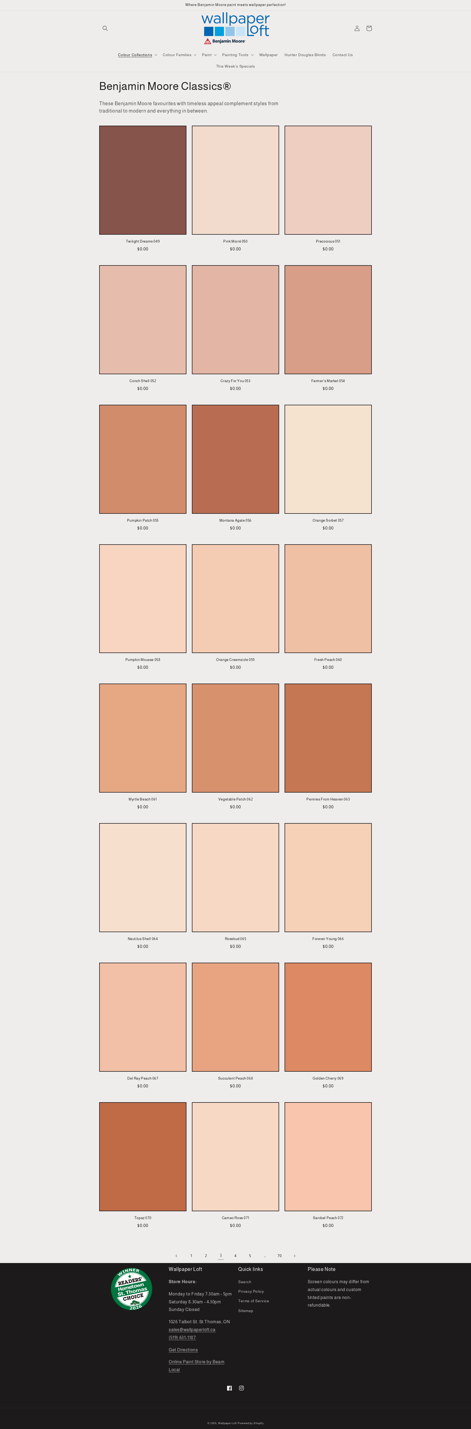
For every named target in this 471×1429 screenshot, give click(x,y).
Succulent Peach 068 (235, 1078)
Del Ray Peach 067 (142, 1078)
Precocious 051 (328, 241)
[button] (105, 28)
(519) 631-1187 (182, 1337)
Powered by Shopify (251, 1423)
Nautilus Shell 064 (143, 939)
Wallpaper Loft (227, 1423)
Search (245, 1282)
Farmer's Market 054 (328, 381)
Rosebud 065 (235, 939)
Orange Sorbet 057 (328, 520)
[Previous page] (177, 1256)
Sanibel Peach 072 (328, 1218)
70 (279, 1255)
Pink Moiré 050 (235, 241)
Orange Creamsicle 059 (235, 660)
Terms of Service (253, 1301)
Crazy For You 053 (235, 381)
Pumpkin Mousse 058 (143, 660)
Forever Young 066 (328, 939)
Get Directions (183, 1350)
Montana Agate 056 (235, 520)
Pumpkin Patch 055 (143, 520)
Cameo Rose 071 (235, 1218)
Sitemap (245, 1311)
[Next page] (294, 1256)
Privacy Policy (251, 1291)
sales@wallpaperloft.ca (192, 1329)
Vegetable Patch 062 (235, 799)
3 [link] (221, 1255)
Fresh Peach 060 (328, 660)
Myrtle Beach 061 (143, 799)
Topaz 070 (142, 1218)
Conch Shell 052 (142, 381)
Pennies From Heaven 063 (328, 799)
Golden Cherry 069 (328, 1078)
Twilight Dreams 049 (143, 241)
